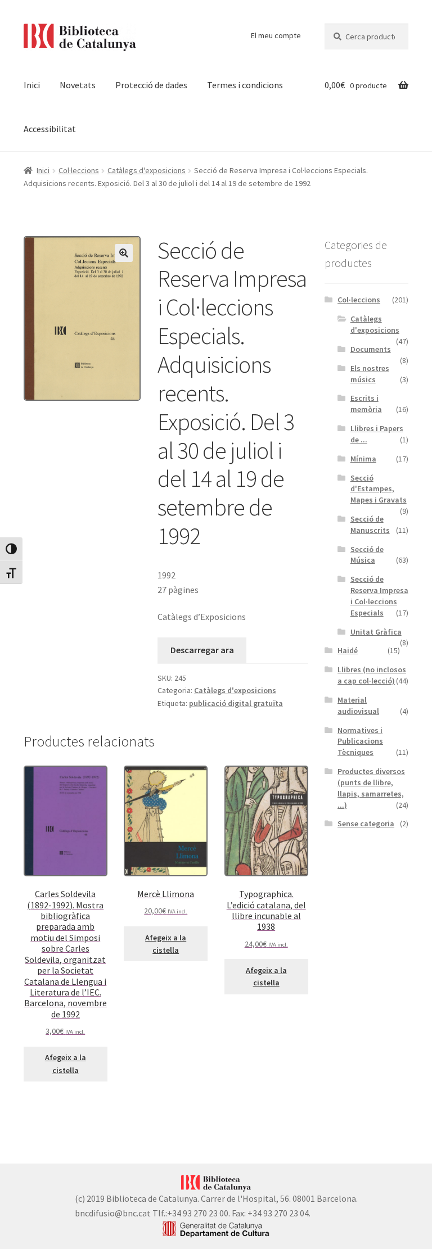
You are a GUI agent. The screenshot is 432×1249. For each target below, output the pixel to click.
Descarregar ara (202, 649)
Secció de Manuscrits (370, 524)
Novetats (78, 84)
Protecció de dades (151, 84)
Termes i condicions (245, 84)
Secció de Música (367, 554)
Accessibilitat (50, 128)
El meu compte (276, 35)
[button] (124, 253)
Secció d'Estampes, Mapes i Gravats (378, 489)
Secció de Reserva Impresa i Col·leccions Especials (379, 595)
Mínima (363, 459)
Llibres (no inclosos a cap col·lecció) (372, 675)
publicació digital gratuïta (236, 703)
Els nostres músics (369, 373)
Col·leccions (78, 170)
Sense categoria (366, 823)
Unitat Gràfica (376, 632)
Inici (32, 84)
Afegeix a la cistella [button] (65, 1063)
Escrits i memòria (366, 403)
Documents (370, 349)
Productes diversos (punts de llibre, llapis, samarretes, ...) (371, 787)
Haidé (348, 650)
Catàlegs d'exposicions (146, 170)
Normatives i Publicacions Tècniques (360, 741)
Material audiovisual (358, 705)
